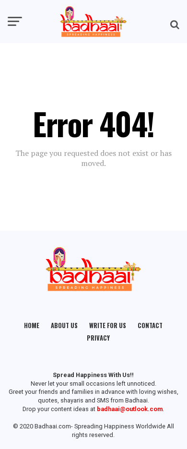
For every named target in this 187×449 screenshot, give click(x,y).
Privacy (98, 338)
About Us (64, 325)
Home (31, 325)
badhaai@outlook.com (130, 409)
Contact (150, 325)
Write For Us (107, 325)
